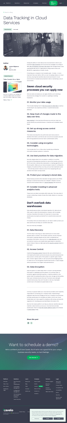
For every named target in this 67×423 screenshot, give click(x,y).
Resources (27, 381)
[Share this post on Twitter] (31, 323)
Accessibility (59, 390)
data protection (36, 64)
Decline (47, 418)
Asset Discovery (17, 399)
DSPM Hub (27, 391)
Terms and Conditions (58, 382)
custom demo (31, 309)
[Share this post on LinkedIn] (28, 323)
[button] (9, 3)
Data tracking (30, 120)
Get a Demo (6, 386)
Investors (36, 393)
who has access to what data (50, 105)
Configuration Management (17, 391)
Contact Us (36, 391)
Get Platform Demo (53, 3)
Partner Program (49, 381)
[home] (4, 3)
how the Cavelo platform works (47, 307)
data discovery (53, 239)
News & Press (37, 388)
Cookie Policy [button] (58, 414)
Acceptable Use (59, 387)
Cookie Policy (22, 411)
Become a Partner (48, 384)
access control (38, 253)
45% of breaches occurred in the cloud (39, 66)
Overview (5, 381)
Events (35, 383)
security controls (54, 243)
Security (58, 394)
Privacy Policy (59, 385)
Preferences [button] (54, 415)
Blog (26, 383)
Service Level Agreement (59, 398)
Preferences (37, 418)
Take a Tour (5, 383)
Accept (58, 418)
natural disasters (48, 182)
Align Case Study (49, 391)
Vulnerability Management (16, 387)
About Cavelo (37, 381)
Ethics (57, 392)
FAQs (26, 386)
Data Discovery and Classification (17, 383)
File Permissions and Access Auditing (17, 395)
